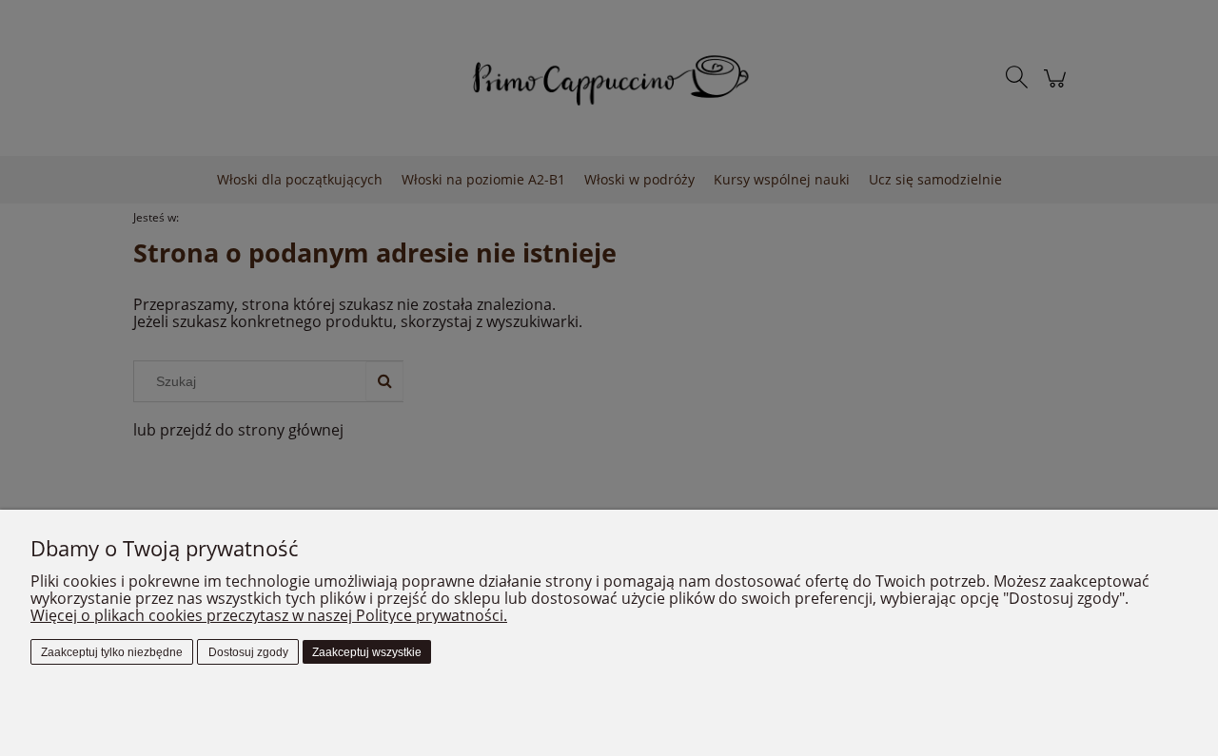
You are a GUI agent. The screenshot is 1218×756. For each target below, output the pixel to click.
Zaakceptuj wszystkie (367, 652)
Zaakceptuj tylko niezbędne (112, 652)
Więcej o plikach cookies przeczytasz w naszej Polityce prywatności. (268, 615)
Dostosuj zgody (248, 652)
